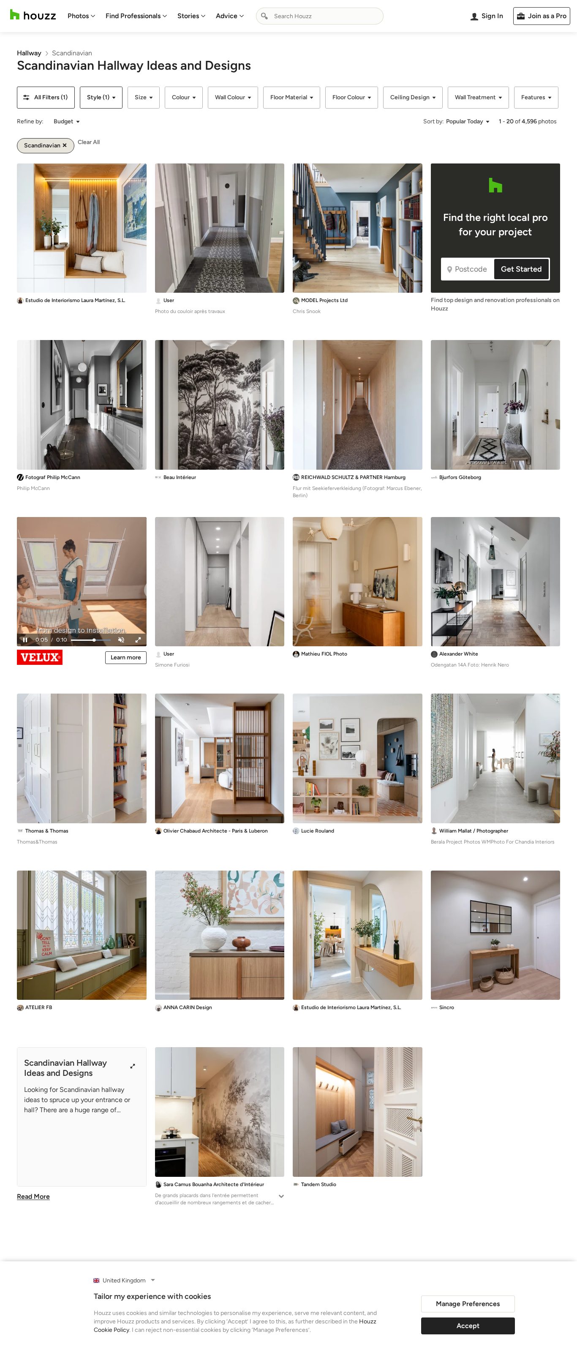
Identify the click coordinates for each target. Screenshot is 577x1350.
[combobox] (320, 16)
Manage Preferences (468, 1304)
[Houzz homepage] (33, 14)
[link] (29, 53)
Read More (33, 1196)
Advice (226, 16)
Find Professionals (133, 16)
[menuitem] (82, 16)
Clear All (89, 142)
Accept (468, 1326)
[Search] (264, 16)
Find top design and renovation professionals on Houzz (495, 304)
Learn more (126, 657)
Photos (78, 16)
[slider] (91, 640)
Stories (188, 16)
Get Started (521, 269)
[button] (46, 98)
